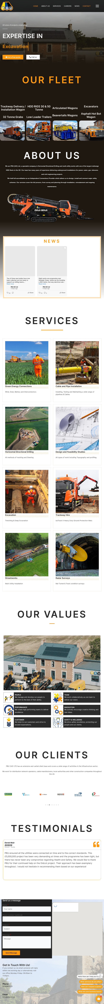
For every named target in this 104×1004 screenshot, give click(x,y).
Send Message (11, 996)
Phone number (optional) (13, 958)
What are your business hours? (90, 991)
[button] (2, 130)
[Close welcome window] (100, 975)
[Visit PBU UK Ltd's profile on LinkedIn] (8, 287)
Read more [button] (10, 284)
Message (7, 978)
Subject (6, 968)
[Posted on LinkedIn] (32, 287)
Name (5, 948)
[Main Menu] (97, 6)
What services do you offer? (90, 982)
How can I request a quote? (91, 987)
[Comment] (12, 293)
